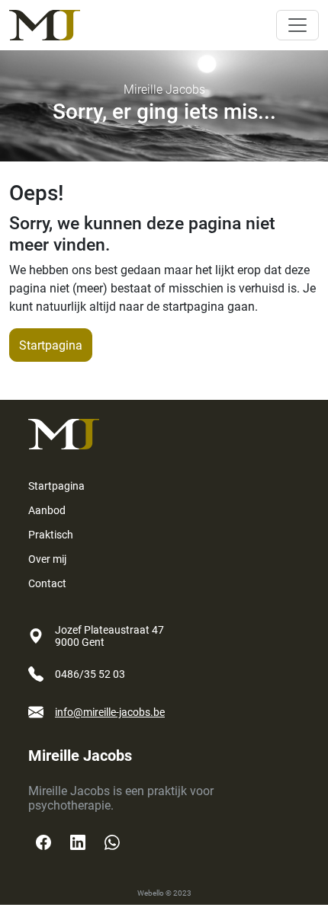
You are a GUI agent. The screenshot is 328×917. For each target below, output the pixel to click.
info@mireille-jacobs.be (110, 712)
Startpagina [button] (50, 345)
